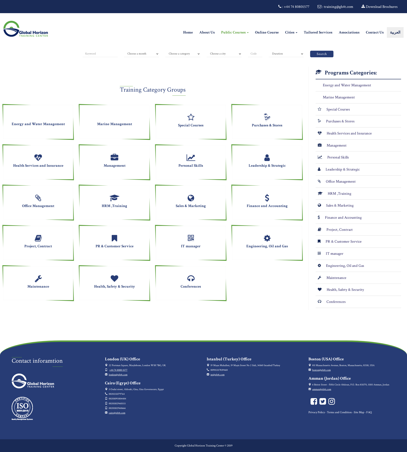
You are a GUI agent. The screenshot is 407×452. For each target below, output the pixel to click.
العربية (395, 32)
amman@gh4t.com (321, 389)
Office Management (341, 181)
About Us (207, 32)
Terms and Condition (339, 412)
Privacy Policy (316, 412)
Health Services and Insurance (349, 133)
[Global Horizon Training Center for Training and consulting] (315, 403)
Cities (290, 32)
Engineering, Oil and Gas (345, 265)
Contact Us (375, 32)
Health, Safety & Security (345, 289)
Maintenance (336, 277)
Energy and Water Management (347, 85)
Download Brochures (381, 6)
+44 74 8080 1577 (118, 370)
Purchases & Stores (340, 121)
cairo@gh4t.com (117, 412)
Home (189, 32)
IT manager (334, 253)
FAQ (369, 412)
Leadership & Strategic (343, 169)
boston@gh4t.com (321, 370)
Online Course (267, 32)
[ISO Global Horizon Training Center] (22, 408)
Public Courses (234, 32)
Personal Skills (338, 157)
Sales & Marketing (340, 205)
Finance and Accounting (343, 217)
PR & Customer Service (344, 241)
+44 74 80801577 (296, 6)
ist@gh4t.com (217, 374)
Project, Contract (339, 229)
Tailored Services (318, 32)
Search (322, 54)
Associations (349, 32)
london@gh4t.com (118, 374)
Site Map (359, 412)
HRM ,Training (339, 193)
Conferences (336, 301)
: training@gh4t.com (337, 6)
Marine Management (339, 97)
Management (337, 145)
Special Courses (338, 109)
